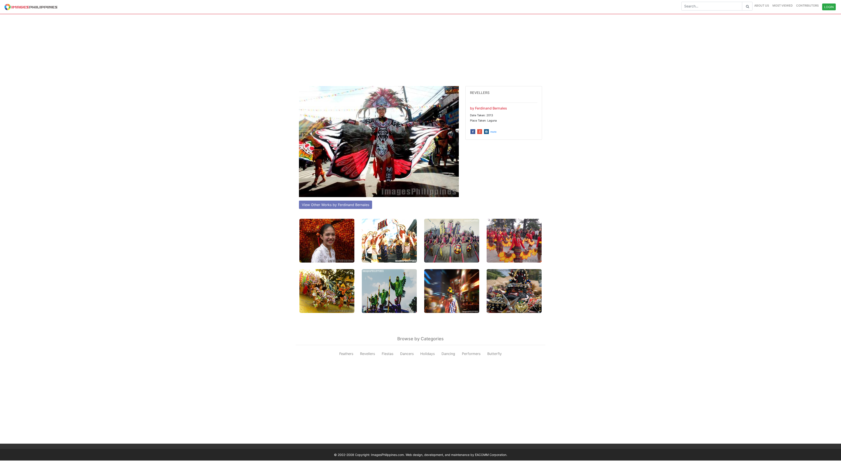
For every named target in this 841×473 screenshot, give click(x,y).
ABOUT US (761, 5)
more (493, 131)
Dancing (448, 353)
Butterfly (494, 353)
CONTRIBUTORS (807, 5)
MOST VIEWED (782, 5)
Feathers (346, 353)
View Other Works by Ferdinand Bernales (335, 205)
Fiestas (387, 353)
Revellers (367, 353)
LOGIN (829, 7)
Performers (471, 353)
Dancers (407, 353)
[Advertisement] (420, 50)
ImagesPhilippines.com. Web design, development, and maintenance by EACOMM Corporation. (439, 455)
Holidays (427, 353)
